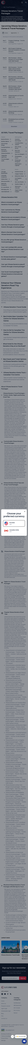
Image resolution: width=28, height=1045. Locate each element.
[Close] (25, 511)
